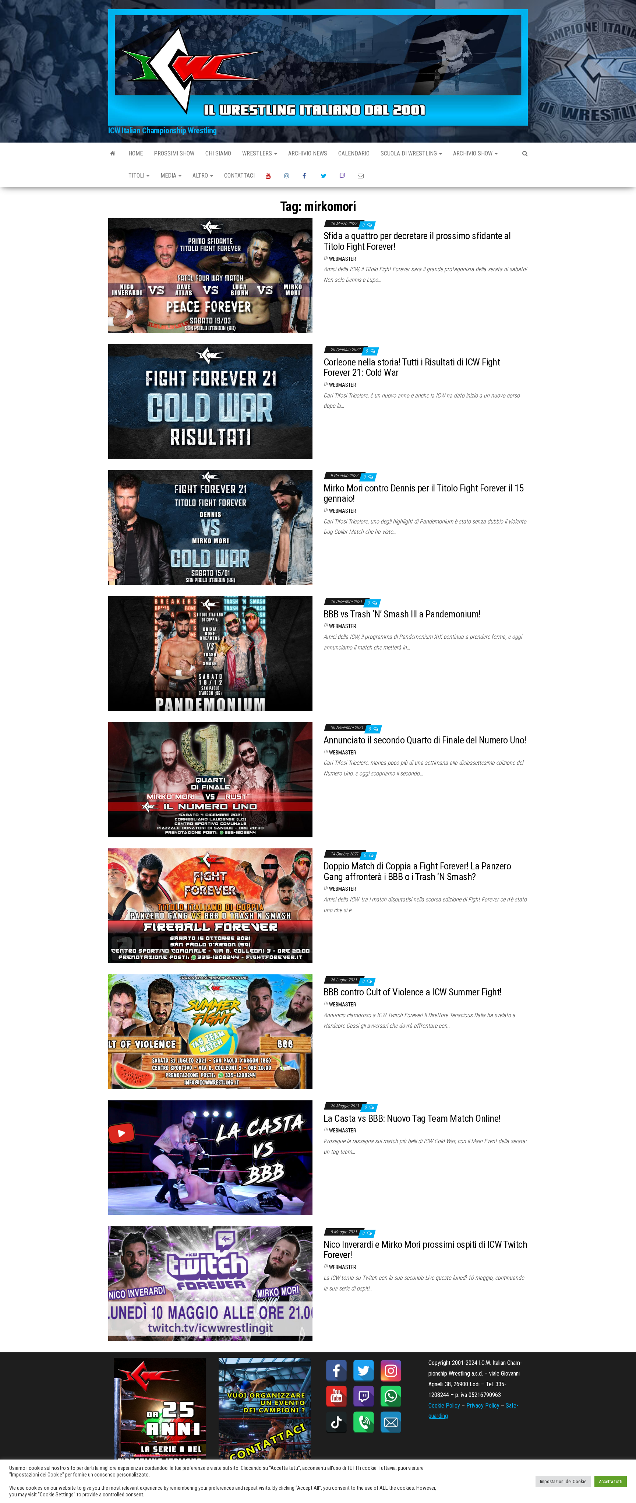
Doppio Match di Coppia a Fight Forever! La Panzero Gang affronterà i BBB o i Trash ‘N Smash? (417, 871)
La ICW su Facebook (306, 176)
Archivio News (307, 153)
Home (135, 153)
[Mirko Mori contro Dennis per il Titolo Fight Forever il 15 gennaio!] (210, 526)
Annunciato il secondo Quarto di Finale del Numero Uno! (425, 740)
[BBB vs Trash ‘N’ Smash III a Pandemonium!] (210, 653)
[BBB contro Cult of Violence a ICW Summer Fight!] (210, 1031)
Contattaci (239, 175)
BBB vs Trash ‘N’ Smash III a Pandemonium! (402, 614)
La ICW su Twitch (343, 176)
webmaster (342, 259)
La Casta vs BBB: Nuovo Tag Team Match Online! (412, 1118)
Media (169, 175)
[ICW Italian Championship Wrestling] (113, 154)
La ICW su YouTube (269, 176)
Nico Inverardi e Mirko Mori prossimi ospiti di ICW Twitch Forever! (425, 1250)
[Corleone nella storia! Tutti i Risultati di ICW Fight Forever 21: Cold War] (210, 400)
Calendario (354, 153)
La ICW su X (324, 176)
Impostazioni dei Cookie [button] (563, 1481)
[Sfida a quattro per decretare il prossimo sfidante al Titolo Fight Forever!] (210, 274)
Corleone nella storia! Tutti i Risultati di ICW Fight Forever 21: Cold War (412, 367)
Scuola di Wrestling (409, 153)
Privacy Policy (482, 1405)
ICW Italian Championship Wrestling (162, 130)
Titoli (137, 175)
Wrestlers (257, 153)
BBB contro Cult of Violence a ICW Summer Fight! (413, 992)
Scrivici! (361, 176)
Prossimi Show (174, 153)
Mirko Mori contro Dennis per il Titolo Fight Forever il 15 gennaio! (424, 493)
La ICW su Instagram (288, 176)
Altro (200, 175)
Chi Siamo (218, 153)
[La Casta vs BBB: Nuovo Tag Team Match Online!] (210, 1157)
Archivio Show (473, 153)
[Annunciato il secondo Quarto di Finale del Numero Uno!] (210, 779)
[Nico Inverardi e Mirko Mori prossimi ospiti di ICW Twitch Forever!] (210, 1283)
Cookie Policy (444, 1405)
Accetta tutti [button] (610, 1481)
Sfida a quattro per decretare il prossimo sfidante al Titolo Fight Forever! (417, 241)
